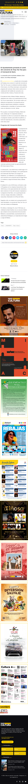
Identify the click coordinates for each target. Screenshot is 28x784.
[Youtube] (22, 2)
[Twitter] (18, 2)
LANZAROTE (9, 225)
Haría (2, 225)
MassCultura (7, 21)
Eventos (4, 749)
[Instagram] (20, 2)
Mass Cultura (16, 225)
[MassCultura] (6, 11)
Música (16, 749)
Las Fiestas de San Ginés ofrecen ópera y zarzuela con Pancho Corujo (16, 767)
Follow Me (14, 261)
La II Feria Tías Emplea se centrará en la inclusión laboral (17, 289)
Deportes (17, 753)
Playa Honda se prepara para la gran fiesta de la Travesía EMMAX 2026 (16, 761)
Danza (3, 753)
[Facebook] (16, 2)
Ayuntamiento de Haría (8, 81)
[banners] (14, 602)
